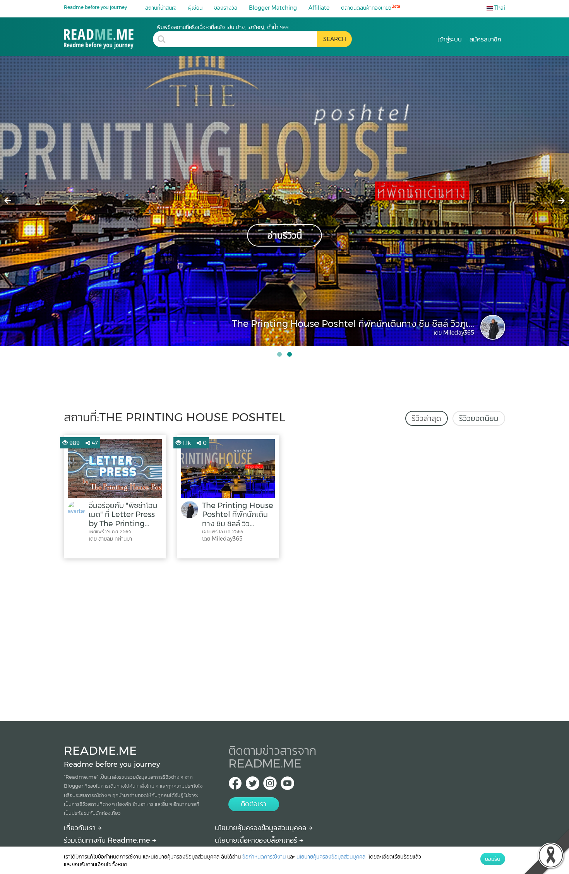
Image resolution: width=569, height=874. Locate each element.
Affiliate (318, 7)
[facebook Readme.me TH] (235, 785)
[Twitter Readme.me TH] (252, 785)
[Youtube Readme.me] (287, 785)
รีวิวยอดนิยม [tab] (479, 418)
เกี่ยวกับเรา (81, 828)
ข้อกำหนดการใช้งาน (264, 856)
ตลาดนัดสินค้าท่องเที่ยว (370, 7)
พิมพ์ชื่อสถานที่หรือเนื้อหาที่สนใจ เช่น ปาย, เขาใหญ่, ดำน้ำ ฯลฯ (222, 27)
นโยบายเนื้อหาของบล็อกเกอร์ (257, 840)
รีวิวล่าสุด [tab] (426, 418)
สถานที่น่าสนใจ (161, 7)
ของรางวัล (225, 7)
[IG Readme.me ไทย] (270, 785)
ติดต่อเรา (253, 804)
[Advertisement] (284, 638)
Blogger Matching (273, 7)
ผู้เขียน (195, 7)
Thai (499, 7)
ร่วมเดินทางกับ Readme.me (108, 840)
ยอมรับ (492, 858)
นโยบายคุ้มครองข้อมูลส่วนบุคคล (261, 828)
